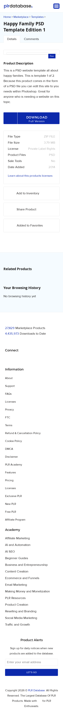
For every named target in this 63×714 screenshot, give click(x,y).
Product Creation (16, 605)
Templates (37, 17)
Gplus (25, 359)
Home (7, 17)
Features (10, 472)
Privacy (9, 409)
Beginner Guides (16, 558)
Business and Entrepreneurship (26, 565)
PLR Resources (15, 598)
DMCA (9, 449)
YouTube (33, 359)
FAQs (8, 394)
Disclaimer (11, 457)
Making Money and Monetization (27, 591)
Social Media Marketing (21, 618)
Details (11, 39)
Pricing (9, 480)
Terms (8, 425)
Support (10, 386)
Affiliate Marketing (17, 538)
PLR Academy (13, 464)
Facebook (8, 359)
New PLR (10, 504)
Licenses (10, 401)
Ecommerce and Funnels (22, 578)
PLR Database (18, 6)
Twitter (16, 359)
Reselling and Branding (20, 611)
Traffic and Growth (17, 625)
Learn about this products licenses (30, 176)
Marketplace (21, 17)
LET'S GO (31, 672)
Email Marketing (16, 585)
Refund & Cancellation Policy (23, 433)
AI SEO (10, 552)
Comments (31, 39)
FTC (7, 417)
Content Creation (16, 572)
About (9, 378)
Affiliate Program (15, 519)
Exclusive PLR (13, 496)
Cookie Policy (13, 441)
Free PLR (10, 512)
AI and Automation (17, 545)
